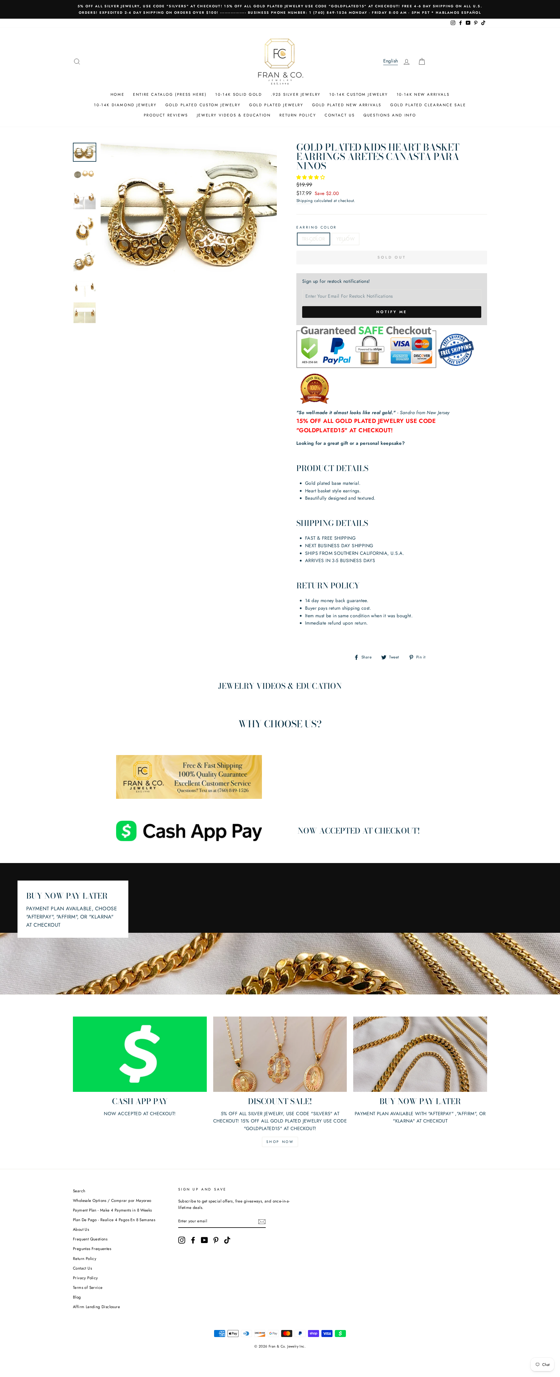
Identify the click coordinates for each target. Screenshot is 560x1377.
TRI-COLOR (313, 239)
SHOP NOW (280, 1141)
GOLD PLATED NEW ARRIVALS (347, 105)
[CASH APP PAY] (140, 1054)
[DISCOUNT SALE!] (280, 1054)
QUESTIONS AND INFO (389, 115)
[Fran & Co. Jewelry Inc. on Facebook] (193, 1240)
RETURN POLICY (297, 115)
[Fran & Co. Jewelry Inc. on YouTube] (204, 1240)
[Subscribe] (262, 1221)
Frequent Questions (90, 1239)
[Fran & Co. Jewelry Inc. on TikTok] (227, 1240)
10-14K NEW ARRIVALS (423, 94)
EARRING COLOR (316, 227)
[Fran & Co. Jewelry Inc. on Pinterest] (215, 1240)
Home (117, 94)
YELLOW (345, 239)
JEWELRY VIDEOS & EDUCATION (234, 115)
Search (79, 1191)
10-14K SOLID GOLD (238, 94)
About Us (81, 1229)
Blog (77, 1297)
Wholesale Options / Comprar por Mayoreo (112, 1200)
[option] (280, 9)
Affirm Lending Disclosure (96, 1307)
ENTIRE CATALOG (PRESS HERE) (169, 94)
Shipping (304, 200)
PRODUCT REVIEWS (166, 115)
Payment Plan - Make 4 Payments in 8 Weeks (112, 1210)
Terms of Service (87, 1287)
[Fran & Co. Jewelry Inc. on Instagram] (181, 1240)
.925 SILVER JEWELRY (296, 94)
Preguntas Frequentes (92, 1248)
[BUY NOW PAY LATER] (420, 1054)
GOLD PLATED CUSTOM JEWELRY (203, 105)
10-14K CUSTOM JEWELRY (358, 94)
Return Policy (84, 1258)
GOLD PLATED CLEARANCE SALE (428, 105)
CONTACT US (340, 115)
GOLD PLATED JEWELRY (276, 105)
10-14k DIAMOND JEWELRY (125, 105)
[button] (311, 177)
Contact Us (82, 1268)
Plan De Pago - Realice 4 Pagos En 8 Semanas (114, 1220)
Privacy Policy (85, 1278)
